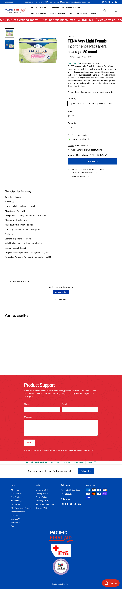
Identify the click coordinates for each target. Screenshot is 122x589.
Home (70, 36)
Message (28, 417)
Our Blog (95, 13)
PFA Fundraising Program (21, 508)
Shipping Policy (42, 500)
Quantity (72, 98)
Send (29, 442)
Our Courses (16, 493)
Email (64, 404)
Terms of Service (83, 450)
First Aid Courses (38, 13)
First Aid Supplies (38, 7)
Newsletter (15, 522)
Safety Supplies (73, 7)
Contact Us (9, 2)
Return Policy (41, 497)
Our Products (16, 497)
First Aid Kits (56, 7)
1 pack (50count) (76, 103)
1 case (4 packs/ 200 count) (101, 103)
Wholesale (15, 504)
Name (27, 404)
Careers (14, 526)
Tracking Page (16, 500)
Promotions (82, 13)
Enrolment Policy (43, 490)
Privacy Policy (68, 450)
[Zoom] (38, 50)
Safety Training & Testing (61, 13)
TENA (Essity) (74, 57)
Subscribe (86, 471)
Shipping (71, 146)
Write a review (61, 292)
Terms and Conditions (45, 504)
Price (70, 111)
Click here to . (86, 150)
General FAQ (41, 508)
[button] (74, 63)
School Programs (18, 511)
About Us (15, 490)
